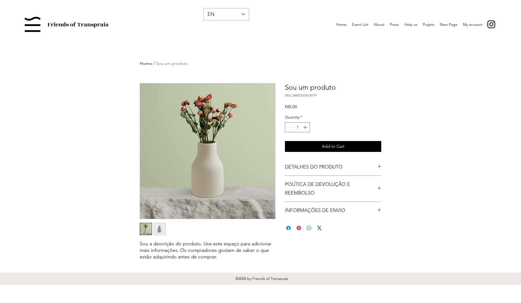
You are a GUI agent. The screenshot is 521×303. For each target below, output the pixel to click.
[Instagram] (491, 24)
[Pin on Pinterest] (299, 228)
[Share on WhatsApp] (309, 228)
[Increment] (305, 127)
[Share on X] (319, 228)
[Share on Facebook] (288, 228)
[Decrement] (289, 127)
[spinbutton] (297, 127)
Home (146, 63)
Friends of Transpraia (78, 24)
